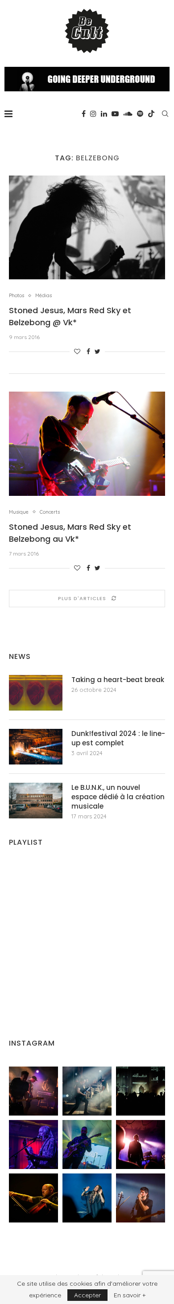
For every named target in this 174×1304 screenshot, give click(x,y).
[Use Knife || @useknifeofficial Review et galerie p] (140, 1091)
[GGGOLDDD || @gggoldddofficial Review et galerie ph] (87, 1197)
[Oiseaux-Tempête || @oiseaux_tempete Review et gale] (140, 1144)
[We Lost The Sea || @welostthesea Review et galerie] (87, 1091)
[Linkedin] (104, 114)
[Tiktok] (151, 114)
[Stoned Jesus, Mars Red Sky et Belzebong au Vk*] (87, 443)
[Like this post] (77, 351)
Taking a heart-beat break (117, 679)
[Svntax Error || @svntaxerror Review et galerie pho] (33, 1144)
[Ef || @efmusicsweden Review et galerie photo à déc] (140, 1197)
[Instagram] (93, 114)
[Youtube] (115, 114)
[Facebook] (84, 114)
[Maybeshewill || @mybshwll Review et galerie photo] (33, 1091)
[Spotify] (140, 114)
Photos (16, 295)
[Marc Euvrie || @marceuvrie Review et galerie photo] (33, 1197)
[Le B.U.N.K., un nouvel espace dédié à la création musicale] (35, 800)
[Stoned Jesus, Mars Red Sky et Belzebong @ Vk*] (87, 227)
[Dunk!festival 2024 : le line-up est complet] (35, 746)
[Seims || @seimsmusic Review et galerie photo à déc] (87, 1144)
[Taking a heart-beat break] (35, 693)
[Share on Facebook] (88, 351)
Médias (43, 295)
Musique (19, 512)
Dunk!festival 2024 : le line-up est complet (118, 738)
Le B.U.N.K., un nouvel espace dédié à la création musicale (118, 797)
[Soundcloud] (128, 114)
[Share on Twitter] (97, 351)
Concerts (50, 512)
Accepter (87, 1295)
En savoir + (129, 1295)
